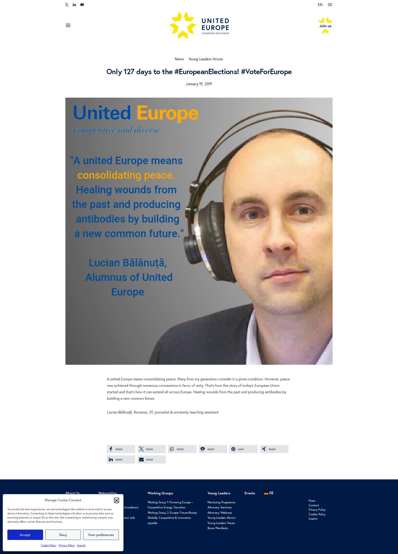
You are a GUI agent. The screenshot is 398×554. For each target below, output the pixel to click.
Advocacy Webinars (220, 512)
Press (312, 500)
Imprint (81, 545)
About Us (72, 493)
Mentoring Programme (221, 502)
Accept (25, 535)
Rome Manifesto (218, 528)
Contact (314, 505)
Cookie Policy (48, 545)
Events (250, 493)
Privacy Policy (67, 545)
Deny (63, 535)
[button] (116, 500)
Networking (108, 493)
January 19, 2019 (199, 84)
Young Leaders (219, 493)
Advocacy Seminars (220, 507)
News (179, 59)
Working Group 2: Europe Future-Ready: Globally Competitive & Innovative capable (172, 518)
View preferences (101, 535)
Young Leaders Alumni (221, 517)
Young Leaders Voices (206, 59)
